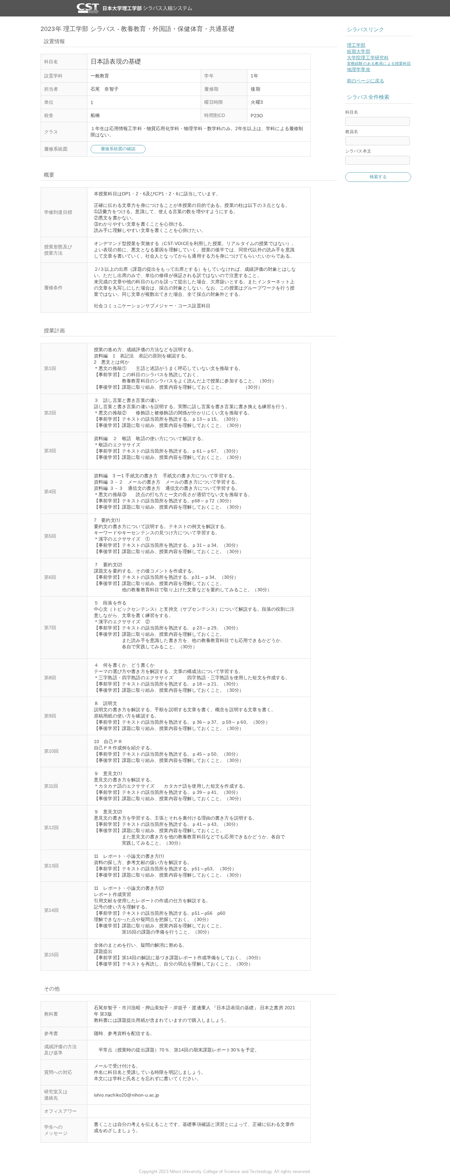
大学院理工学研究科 (368, 57)
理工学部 (356, 45)
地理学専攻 (358, 69)
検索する (378, 176)
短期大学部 (358, 51)
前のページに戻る (365, 80)
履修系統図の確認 (118, 148)
